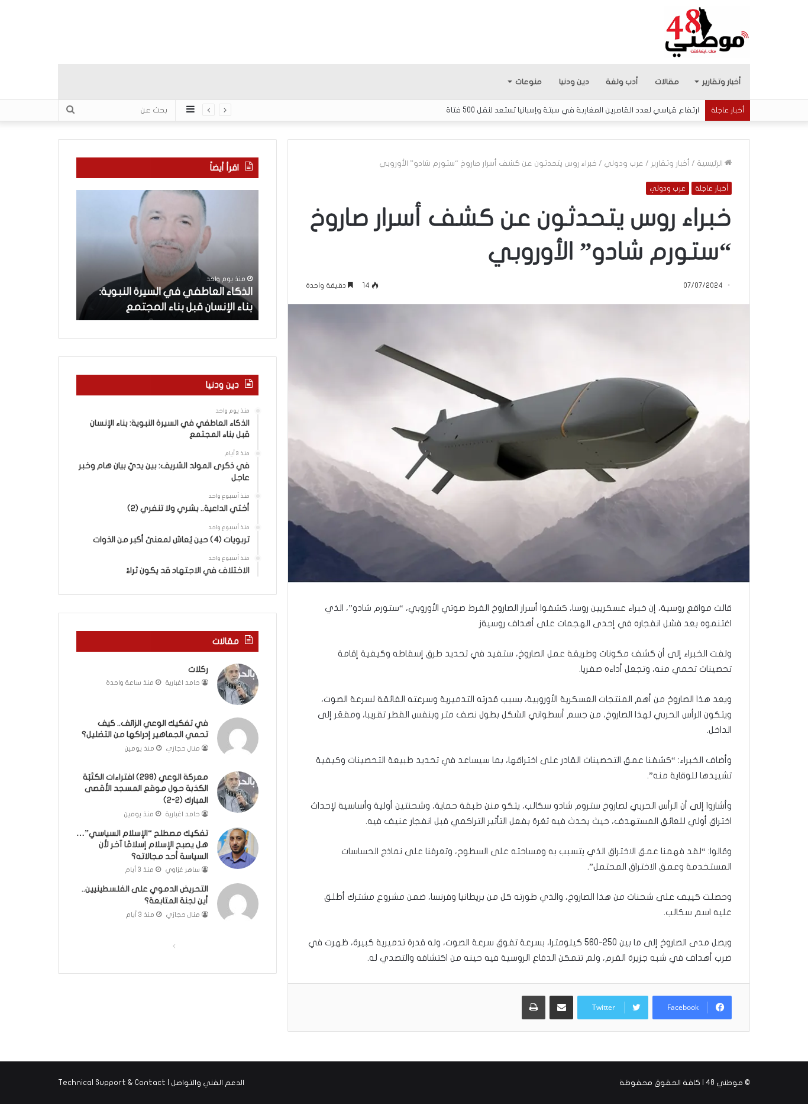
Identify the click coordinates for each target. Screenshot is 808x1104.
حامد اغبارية (183, 683)
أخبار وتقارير (721, 82)
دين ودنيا (574, 82)
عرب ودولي (624, 163)
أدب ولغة (622, 82)
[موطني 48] (707, 32)
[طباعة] (533, 1007)
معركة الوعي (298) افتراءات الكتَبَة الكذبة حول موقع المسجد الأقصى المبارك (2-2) (145, 788)
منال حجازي (183, 748)
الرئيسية (711, 163)
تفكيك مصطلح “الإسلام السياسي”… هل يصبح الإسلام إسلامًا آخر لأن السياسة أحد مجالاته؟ (142, 845)
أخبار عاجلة (711, 188)
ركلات (198, 669)
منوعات (528, 82)
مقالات (667, 82)
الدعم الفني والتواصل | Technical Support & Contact (151, 1083)
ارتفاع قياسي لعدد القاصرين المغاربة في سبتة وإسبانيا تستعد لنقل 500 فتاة (572, 110)
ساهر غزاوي (183, 870)
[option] (167, 255)
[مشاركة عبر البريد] (561, 1007)
